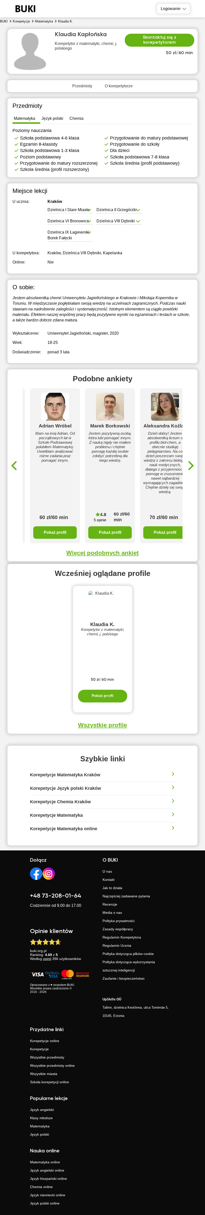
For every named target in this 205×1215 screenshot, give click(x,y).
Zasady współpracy (117, 929)
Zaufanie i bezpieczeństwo (123, 978)
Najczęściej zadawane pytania (126, 896)
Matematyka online (45, 1162)
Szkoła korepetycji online (49, 1082)
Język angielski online (47, 1170)
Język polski (39, 1134)
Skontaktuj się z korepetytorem (159, 40)
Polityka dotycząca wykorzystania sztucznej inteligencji (128, 966)
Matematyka (40, 1126)
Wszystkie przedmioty (47, 1057)
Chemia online (41, 1187)
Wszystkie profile (102, 725)
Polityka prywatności (118, 921)
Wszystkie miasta (43, 1074)
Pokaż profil (55, 532)
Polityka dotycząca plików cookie (128, 954)
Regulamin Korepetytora (121, 937)
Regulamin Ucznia (116, 945)
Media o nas (112, 913)
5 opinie (100, 520)
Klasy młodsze (41, 1118)
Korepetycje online (44, 1041)
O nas (107, 871)
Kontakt (108, 880)
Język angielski (42, 1110)
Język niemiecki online (47, 1195)
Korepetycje (39, 1049)
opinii (47, 959)
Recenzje (109, 904)
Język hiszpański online (48, 1179)
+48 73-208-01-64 (55, 896)
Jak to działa (112, 888)
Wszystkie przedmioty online (52, 1066)
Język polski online (45, 1203)
